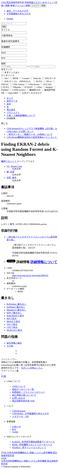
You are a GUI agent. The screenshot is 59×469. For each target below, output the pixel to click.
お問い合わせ (18, 398)
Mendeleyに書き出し (16, 310)
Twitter (15, 432)
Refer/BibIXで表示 (15, 316)
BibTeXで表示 (13, 321)
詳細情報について (43, 262)
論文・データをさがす (18, 11)
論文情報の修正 (14, 343)
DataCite (37, 78)
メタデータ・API (20, 416)
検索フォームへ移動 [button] (20, 5)
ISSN (3, 53)
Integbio (49, 87)
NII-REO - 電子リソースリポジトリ (29, 447)
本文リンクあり (12, 72)
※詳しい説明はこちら (32, 368)
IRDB (15, 78)
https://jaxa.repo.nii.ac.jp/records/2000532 (30, 275)
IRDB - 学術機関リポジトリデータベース (32, 445)
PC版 (3, 376)
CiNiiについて (19, 386)
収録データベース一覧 (23, 389)
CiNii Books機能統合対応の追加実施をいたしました (32, 137)
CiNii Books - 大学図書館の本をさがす (30, 413)
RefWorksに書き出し (16, 304)
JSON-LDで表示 (14, 330)
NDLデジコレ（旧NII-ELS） (18, 81)
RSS (14, 429)
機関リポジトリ (9, 161)
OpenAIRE (13, 93)
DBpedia (16, 87)
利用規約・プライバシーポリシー (28, 392)
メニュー (35, 6)
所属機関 (5, 47)
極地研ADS (35, 90)
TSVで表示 (12, 324)
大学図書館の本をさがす (19, 14)
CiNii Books (34, 84)
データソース (7, 75)
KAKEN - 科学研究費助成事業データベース (33, 442)
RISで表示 (12, 318)
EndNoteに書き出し (16, 307)
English (10, 19)
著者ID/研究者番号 (10, 41)
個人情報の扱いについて (24, 395)
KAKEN (28, 87)
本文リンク (6, 69)
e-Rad (39, 87)
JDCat (49, 81)
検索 (43, 6)
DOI (3, 58)
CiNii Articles (18, 84)
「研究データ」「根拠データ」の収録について (30, 134)
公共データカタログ (31, 93)
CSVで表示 (12, 327)
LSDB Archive (19, 90)
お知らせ (16, 426)
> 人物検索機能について (23, 115)
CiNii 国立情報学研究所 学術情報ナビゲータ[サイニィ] (27, 2)
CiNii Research (18, 411)
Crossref (26, 78)
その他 (10, 346)
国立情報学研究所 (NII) (23, 401)
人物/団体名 (7, 35)
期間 (3, 63)
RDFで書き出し (14, 313)
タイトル (5, 30)
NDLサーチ (50, 78)
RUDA (39, 81)
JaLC (7, 78)
